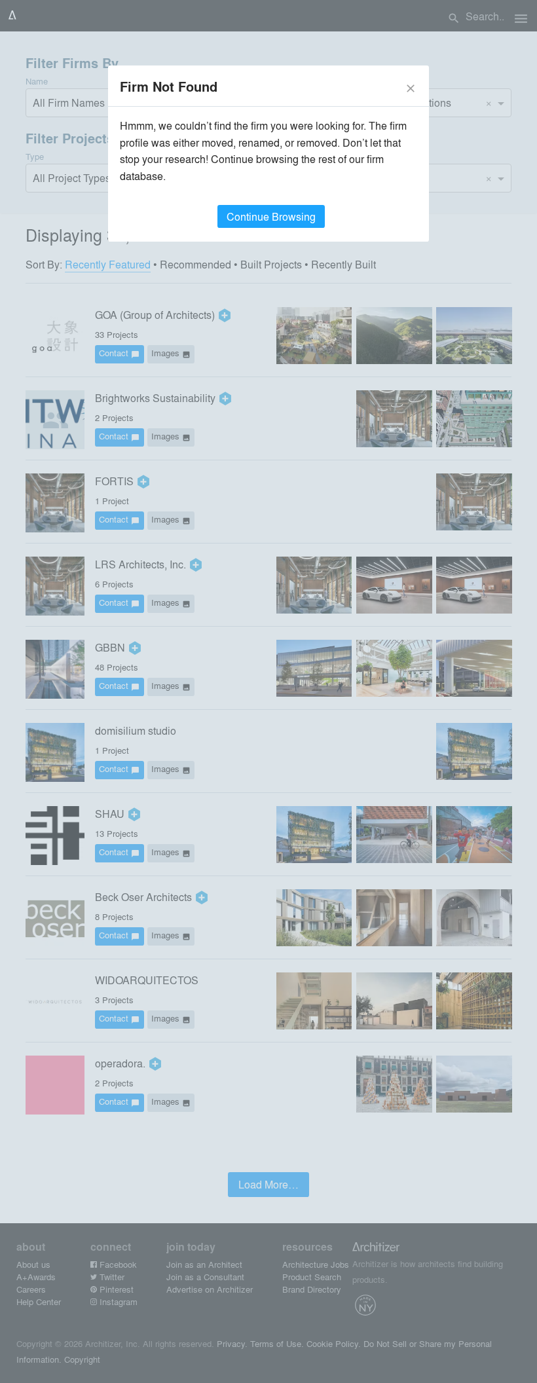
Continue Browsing (271, 216)
